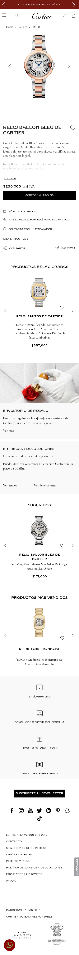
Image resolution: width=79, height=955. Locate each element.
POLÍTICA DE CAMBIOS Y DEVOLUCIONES (34, 867)
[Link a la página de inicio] (9, 27)
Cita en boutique (15, 239)
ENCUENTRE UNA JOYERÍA (24, 874)
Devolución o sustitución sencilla (39, 722)
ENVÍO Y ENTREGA (19, 854)
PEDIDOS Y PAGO (18, 861)
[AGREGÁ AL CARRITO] (39, 195)
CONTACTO (14, 841)
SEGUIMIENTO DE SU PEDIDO (26, 848)
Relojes (22, 27)
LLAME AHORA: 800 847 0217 (27, 835)
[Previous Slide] (4, 4)
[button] (22, 16)
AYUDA (11, 880)
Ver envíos (10, 485)
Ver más (8, 430)
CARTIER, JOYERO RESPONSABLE (29, 916)
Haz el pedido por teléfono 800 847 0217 (39, 219)
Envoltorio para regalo (39, 748)
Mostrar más (39, 178)
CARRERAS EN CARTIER (23, 910)
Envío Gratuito (39, 696)
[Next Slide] (74, 4)
